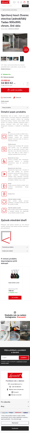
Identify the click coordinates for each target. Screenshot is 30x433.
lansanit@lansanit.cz (16, 384)
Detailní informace (5, 69)
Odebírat (24, 357)
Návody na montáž (16, 395)
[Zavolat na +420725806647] (18, 2)
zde (20, 419)
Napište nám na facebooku (16, 389)
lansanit (16, 392)
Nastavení (15, 423)
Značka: (5, 101)
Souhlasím (15, 428)
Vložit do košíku (16, 90)
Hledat (25, 6)
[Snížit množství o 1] (27, 85)
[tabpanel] (15, 283)
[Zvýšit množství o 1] (27, 83)
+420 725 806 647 (16, 387)
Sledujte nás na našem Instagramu (15, 316)
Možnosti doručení (8, 77)
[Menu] (28, 2)
